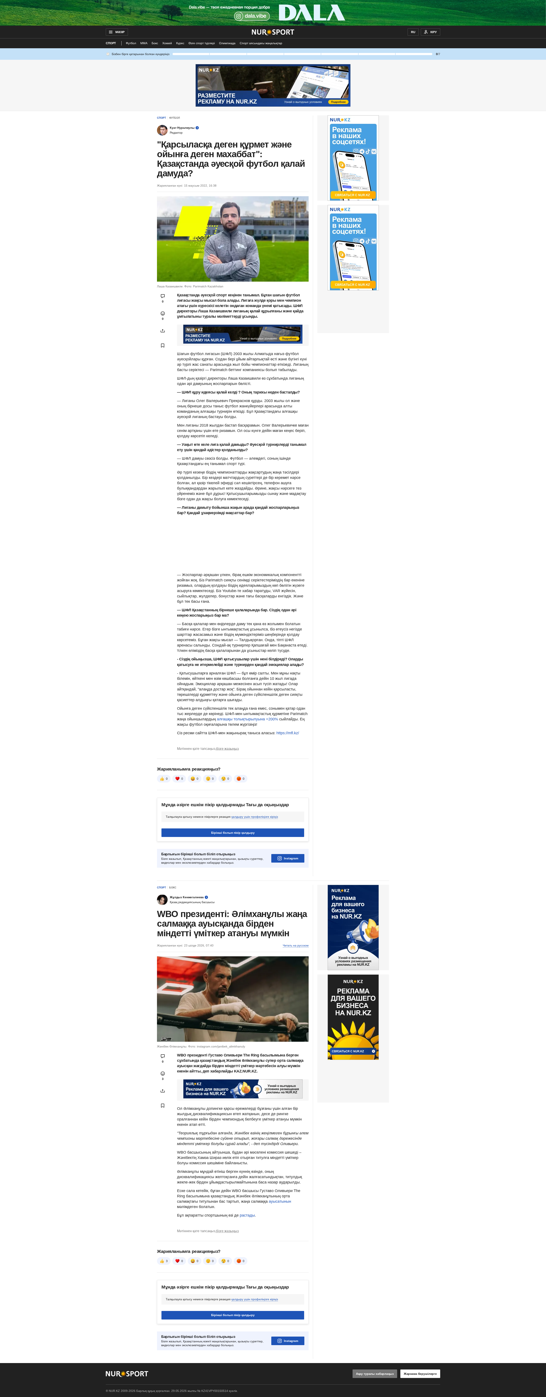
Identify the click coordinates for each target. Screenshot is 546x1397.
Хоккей (167, 43)
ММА (143, 43)
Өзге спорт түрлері (202, 43)
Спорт (111, 43)
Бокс (155, 43)
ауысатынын (280, 1201)
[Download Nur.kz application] (273, 13)
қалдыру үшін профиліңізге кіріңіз (254, 816)
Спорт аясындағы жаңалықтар (261, 43)
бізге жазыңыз (227, 748)
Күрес (180, 43)
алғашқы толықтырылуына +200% (247, 719)
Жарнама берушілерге (420, 1373)
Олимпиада (227, 43)
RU (413, 32)
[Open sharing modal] (162, 330)
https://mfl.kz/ (287, 733)
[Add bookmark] (162, 345)
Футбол (131, 43)
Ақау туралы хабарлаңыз (375, 1373)
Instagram (291, 858)
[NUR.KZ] (273, 32)
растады (247, 1215)
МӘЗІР (120, 32)
